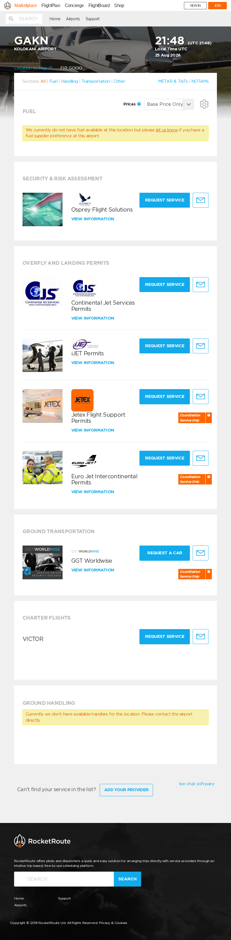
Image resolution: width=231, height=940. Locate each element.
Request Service (164, 200)
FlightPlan (50, 5)
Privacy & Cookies (113, 923)
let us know (167, 130)
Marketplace (25, 5)
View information (93, 218)
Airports (73, 19)
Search (127, 878)
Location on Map (31, 68)
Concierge (74, 5)
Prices (130, 104)
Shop (119, 5)
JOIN (217, 6)
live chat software (196, 783)
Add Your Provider (126, 789)
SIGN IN (195, 6)
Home (54, 19)
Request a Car (164, 552)
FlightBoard (99, 5)
